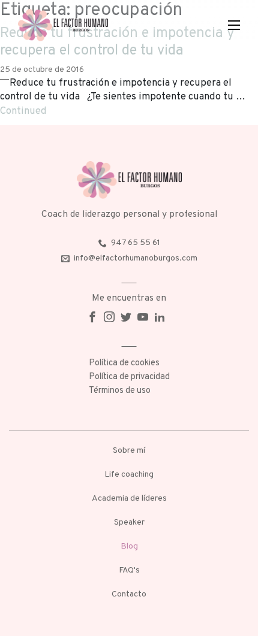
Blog (129, 546)
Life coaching (129, 475)
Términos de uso (120, 390)
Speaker (129, 522)
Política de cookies (124, 363)
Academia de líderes (129, 498)
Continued (23, 111)
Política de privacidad (129, 377)
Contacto (129, 594)
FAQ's (129, 570)
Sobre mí (129, 451)
